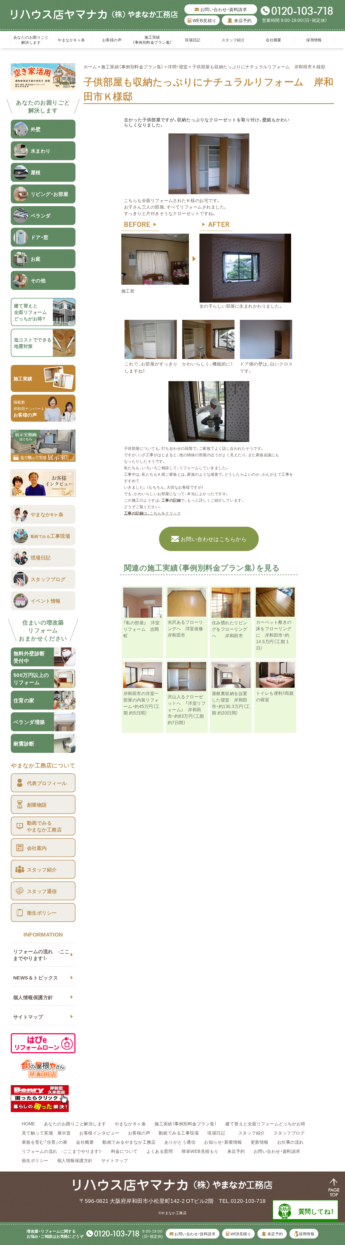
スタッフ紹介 (233, 40)
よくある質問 (159, 1151)
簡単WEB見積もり (199, 1151)
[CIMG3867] (266, 355)
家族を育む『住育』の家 (44, 1142)
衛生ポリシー (35, 1160)
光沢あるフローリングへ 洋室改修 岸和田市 (188, 628)
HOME (28, 1123)
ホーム (90, 66)
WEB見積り (204, 20)
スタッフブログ (289, 1132)
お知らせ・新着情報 (223, 1142)
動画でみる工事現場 (179, 1132)
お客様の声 (112, 40)
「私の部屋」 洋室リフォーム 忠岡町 (141, 629)
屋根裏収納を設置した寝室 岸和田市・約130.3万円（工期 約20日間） (231, 703)
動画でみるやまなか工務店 (129, 1142)
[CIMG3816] (151, 355)
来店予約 (242, 20)
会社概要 (273, 40)
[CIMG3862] (208, 191)
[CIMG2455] (155, 281)
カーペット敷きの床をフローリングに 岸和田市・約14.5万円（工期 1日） (274, 635)
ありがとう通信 (179, 1142)
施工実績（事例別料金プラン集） (152, 39)
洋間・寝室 (178, 66)
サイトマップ (28, 1016)
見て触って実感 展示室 (46, 1132)
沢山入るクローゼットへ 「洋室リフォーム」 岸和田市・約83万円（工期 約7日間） (187, 709)
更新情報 (259, 1142)
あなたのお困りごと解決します (31, 39)
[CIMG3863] (245, 299)
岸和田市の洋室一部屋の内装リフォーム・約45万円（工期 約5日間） (141, 703)
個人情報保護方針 (33, 997)
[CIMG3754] (208, 438)
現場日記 (194, 40)
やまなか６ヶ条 (71, 40)
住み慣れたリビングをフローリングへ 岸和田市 (229, 629)
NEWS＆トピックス (35, 977)
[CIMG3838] (208, 355)
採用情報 (314, 40)
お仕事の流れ (290, 1142)
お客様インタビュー (99, 1132)
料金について (124, 1151)
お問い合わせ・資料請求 (223, 9)
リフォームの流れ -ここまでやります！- (41, 955)
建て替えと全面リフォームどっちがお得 (265, 1123)
